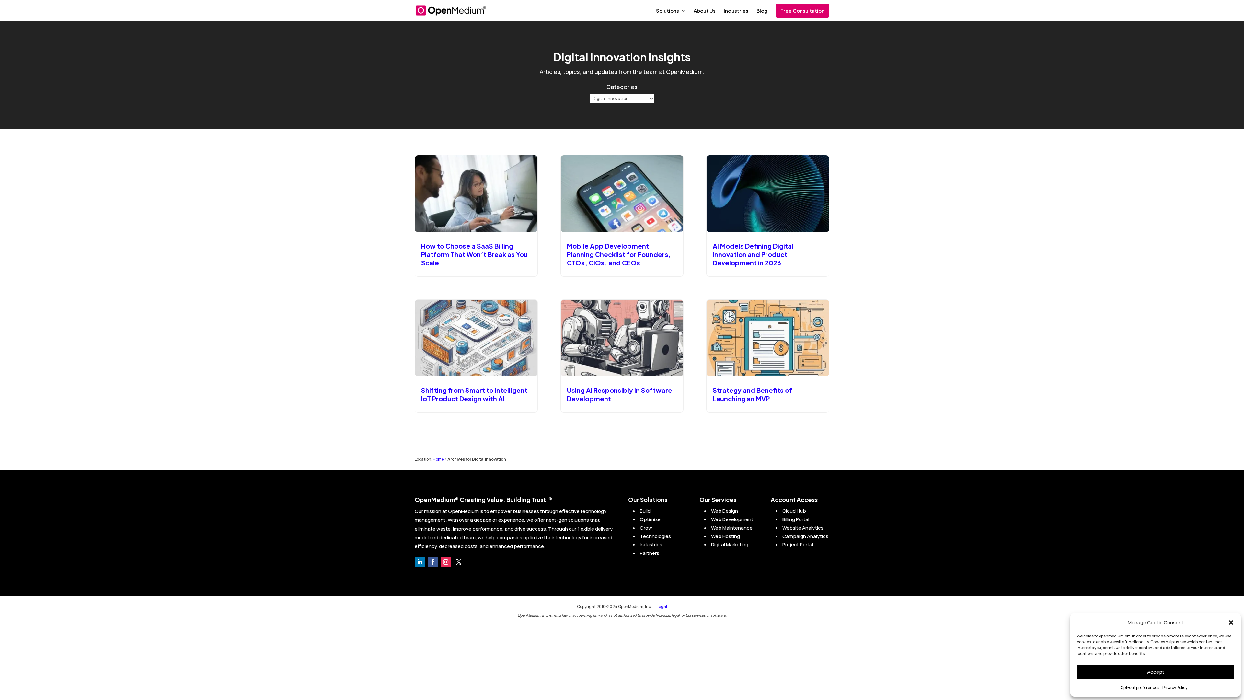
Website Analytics (803, 527)
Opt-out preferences (1140, 687)
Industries (736, 11)
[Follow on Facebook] (433, 562)
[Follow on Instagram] (446, 562)
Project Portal (797, 544)
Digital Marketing (729, 544)
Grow (646, 527)
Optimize (650, 519)
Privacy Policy (1174, 687)
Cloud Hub (794, 511)
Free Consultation (802, 10)
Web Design (724, 511)
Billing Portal (795, 519)
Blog (761, 11)
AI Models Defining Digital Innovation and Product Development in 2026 (753, 254)
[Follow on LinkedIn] (420, 562)
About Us (705, 11)
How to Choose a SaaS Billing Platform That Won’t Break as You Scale (474, 254)
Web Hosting (725, 536)
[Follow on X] (459, 562)
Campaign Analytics (805, 536)
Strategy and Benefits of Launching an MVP (752, 394)
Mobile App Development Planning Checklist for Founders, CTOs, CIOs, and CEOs (619, 254)
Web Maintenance (732, 527)
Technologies (655, 536)
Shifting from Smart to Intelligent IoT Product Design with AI (474, 394)
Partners (649, 553)
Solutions (667, 11)
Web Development (732, 519)
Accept (1155, 672)
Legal (662, 606)
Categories (621, 87)
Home (438, 459)
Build (645, 511)
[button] (1231, 622)
